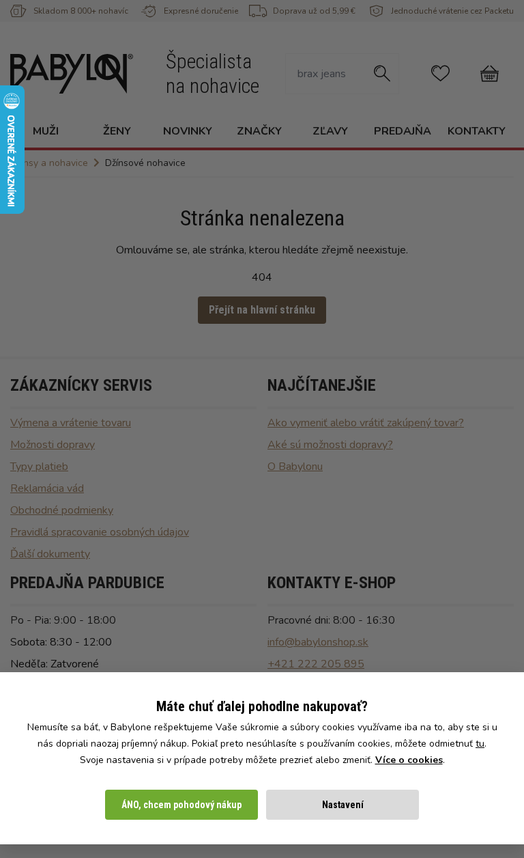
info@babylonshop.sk (317, 642)
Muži (46, 131)
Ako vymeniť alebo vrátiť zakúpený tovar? (365, 422)
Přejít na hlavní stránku (262, 309)
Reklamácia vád (47, 488)
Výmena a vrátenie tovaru (70, 422)
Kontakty (477, 131)
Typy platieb (39, 466)
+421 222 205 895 (315, 664)
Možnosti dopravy (52, 444)
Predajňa (402, 131)
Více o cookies (409, 759)
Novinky (187, 131)
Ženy (117, 131)
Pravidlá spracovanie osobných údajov (99, 532)
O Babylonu (295, 466)
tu (480, 743)
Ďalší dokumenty (50, 554)
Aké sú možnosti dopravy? (330, 444)
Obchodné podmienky (61, 510)
